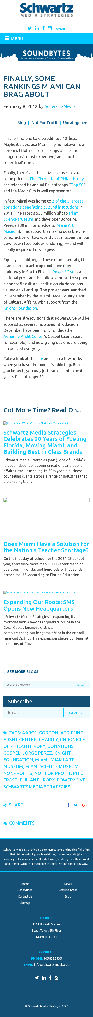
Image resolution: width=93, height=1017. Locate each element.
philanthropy (37, 779)
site (40, 358)
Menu (16, 38)
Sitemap (25, 903)
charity (48, 739)
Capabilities (25, 890)
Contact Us (25, 896)
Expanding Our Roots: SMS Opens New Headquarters (39, 605)
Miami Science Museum (52, 766)
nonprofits (17, 773)
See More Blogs (22, 672)
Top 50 (77, 185)
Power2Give (63, 271)
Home (25, 884)
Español (60, 29)
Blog (21, 122)
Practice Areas (68, 890)
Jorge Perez (37, 752)
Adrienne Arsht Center (23, 336)
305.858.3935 (53, 958)
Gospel (11, 752)
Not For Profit (44, 122)
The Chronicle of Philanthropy (56, 178)
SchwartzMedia (60, 106)
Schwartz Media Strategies (36, 786)
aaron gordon (40, 732)
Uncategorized (76, 122)
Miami (42, 759)
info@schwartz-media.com (51, 964)
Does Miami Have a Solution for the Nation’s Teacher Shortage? (46, 547)
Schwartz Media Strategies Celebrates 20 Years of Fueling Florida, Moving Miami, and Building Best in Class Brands (44, 442)
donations (60, 746)
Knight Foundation (20, 308)
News (68, 884)
